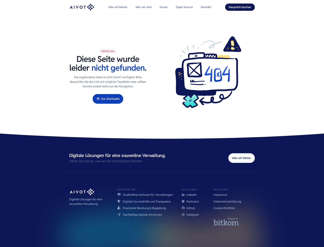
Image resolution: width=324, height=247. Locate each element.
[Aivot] (81, 7)
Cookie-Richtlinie (224, 208)
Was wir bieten (117, 7)
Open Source (184, 7)
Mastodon (192, 201)
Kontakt (206, 7)
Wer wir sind (144, 7)
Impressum (220, 195)
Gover (164, 7)
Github (190, 208)
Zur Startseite (110, 99)
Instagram (192, 214)
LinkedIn (191, 195)
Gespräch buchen (240, 7)
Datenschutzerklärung (227, 201)
